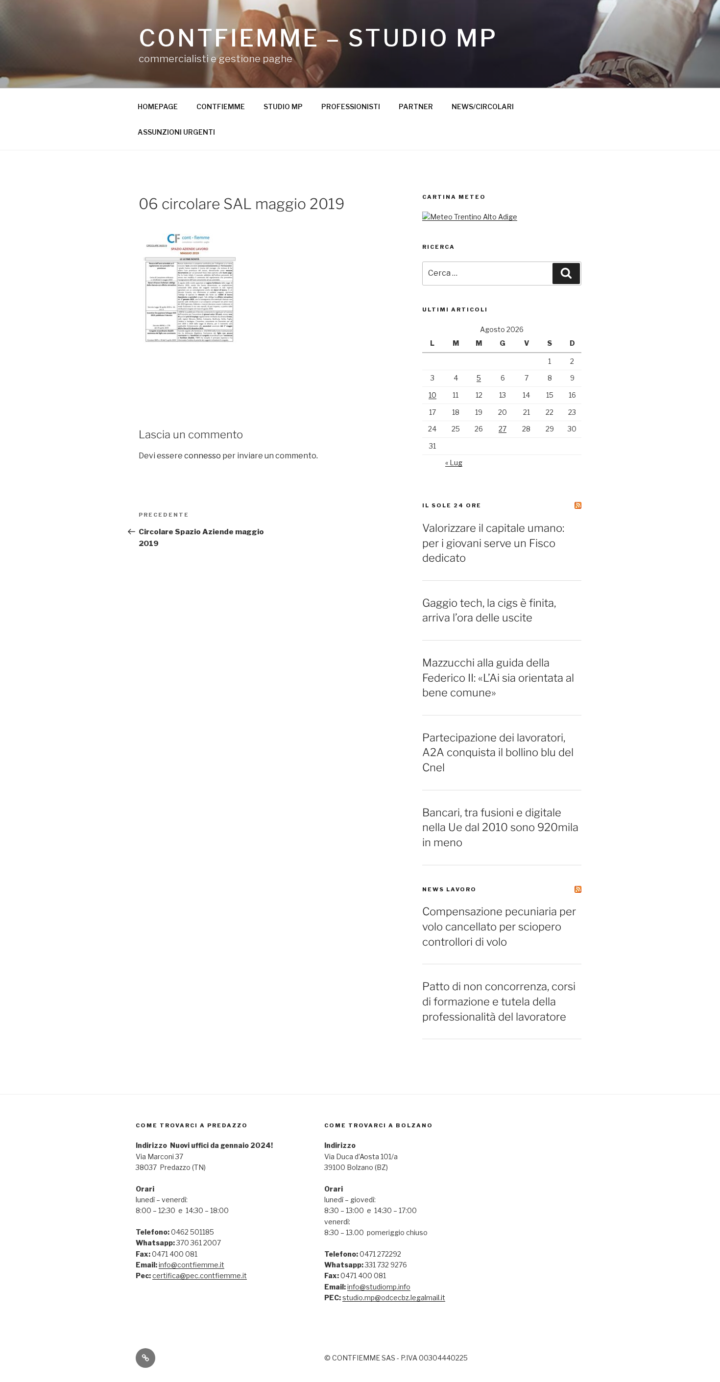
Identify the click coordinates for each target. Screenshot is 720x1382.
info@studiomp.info (378, 1287)
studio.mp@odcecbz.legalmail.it (393, 1297)
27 (502, 429)
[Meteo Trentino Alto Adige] (469, 217)
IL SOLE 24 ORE (451, 505)
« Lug (453, 462)
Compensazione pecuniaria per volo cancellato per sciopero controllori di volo (499, 926)
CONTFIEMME (220, 106)
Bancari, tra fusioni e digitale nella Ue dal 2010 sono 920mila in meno (500, 827)
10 (432, 395)
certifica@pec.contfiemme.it (199, 1275)
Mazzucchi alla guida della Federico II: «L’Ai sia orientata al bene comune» (498, 677)
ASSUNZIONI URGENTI (176, 132)
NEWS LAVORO (449, 889)
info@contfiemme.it (191, 1265)
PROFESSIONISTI (350, 106)
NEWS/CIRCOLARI (483, 106)
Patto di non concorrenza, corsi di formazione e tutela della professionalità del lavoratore (499, 1001)
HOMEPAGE (158, 106)
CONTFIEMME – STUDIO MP (318, 38)
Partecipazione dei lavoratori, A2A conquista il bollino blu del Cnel (498, 752)
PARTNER (416, 106)
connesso (202, 455)
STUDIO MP (283, 106)
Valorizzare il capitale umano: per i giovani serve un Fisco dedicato (493, 543)
